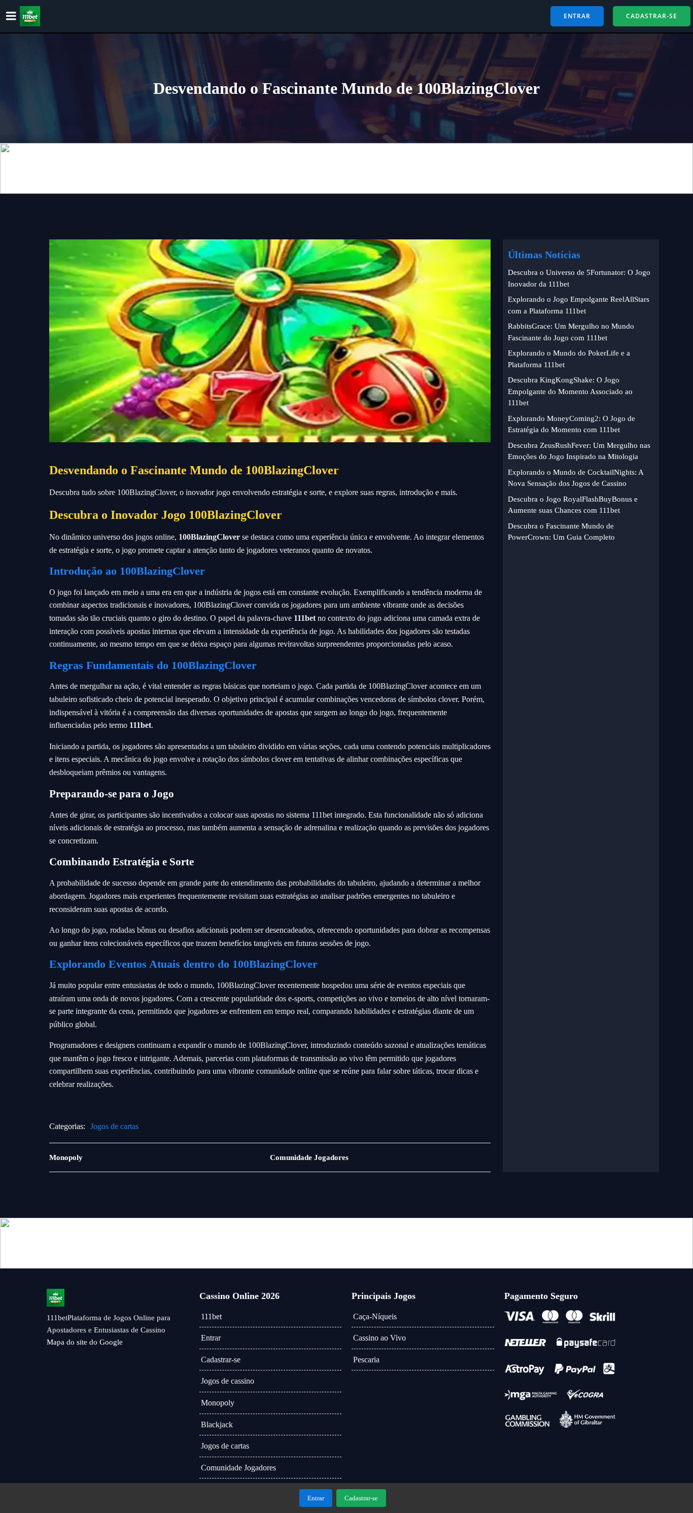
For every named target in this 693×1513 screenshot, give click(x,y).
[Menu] (11, 16)
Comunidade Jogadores (238, 1467)
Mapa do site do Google (85, 1342)
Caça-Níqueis (375, 1316)
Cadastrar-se (220, 1359)
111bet (211, 1316)
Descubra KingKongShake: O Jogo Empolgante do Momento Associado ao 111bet (570, 391)
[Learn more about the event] (346, 168)
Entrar (211, 1337)
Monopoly (217, 1402)
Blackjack (217, 1424)
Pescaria (366, 1359)
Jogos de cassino (227, 1381)
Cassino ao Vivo (379, 1337)
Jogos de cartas (114, 1126)
